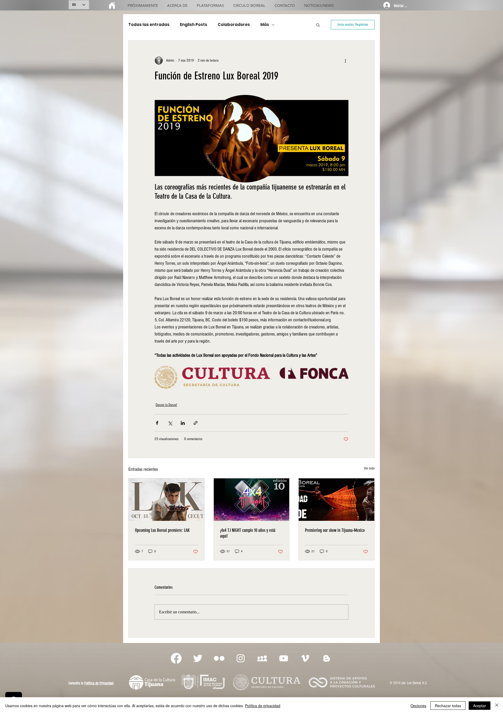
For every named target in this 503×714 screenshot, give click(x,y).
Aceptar (479, 705)
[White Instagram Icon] (240, 658)
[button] (317, 25)
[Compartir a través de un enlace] (195, 422)
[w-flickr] (219, 658)
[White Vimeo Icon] (305, 658)
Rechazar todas (448, 705)
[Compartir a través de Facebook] (157, 422)
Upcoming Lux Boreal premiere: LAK (162, 530)
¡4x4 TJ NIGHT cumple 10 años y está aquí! (247, 533)
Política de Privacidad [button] (98, 683)
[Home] (112, 5)
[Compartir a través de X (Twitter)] (169, 422)
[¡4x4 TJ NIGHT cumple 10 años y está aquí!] (251, 499)
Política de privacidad (262, 705)
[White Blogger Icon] (326, 658)
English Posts (193, 24)
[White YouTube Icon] (283, 658)
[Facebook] (176, 658)
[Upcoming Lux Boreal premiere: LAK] (166, 499)
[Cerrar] (497, 705)
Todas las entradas (149, 24)
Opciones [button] (418, 705)
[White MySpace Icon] (262, 658)
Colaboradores (234, 24)
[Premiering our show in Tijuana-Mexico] (336, 499)
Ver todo (369, 468)
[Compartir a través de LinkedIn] (182, 422)
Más (264, 24)
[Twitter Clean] (197, 658)
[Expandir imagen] (251, 138)
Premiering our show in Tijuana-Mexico (335, 530)
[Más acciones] (345, 60)
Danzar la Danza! (166, 405)
